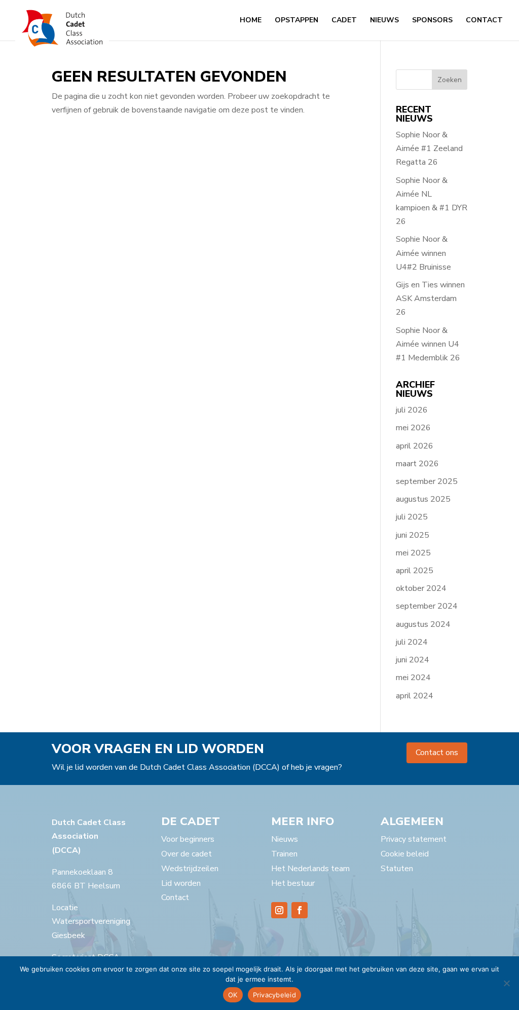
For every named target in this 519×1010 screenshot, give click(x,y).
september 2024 (427, 606)
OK (233, 995)
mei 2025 (413, 552)
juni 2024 (412, 659)
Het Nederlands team (310, 868)
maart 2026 (417, 463)
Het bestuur (293, 883)
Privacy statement (414, 839)
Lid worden (181, 883)
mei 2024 (413, 677)
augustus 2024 (423, 624)
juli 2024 (412, 642)
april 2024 (414, 695)
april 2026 (414, 446)
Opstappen (296, 21)
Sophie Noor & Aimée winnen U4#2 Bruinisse (423, 253)
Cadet (344, 21)
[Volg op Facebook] (299, 910)
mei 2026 (413, 427)
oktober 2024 (421, 588)
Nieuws (384, 21)
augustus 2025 (423, 499)
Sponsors (432, 21)
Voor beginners (187, 839)
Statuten (397, 868)
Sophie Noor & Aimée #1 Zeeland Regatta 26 (429, 148)
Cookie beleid (405, 853)
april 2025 (414, 570)
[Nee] (506, 983)
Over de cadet (186, 853)
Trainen (284, 853)
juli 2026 (412, 410)
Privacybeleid (274, 995)
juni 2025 (412, 535)
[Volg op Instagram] (279, 910)
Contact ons (437, 752)
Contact (484, 21)
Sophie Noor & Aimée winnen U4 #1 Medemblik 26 (428, 344)
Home (251, 21)
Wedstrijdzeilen (189, 868)
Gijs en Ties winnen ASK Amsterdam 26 (430, 298)
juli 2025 (412, 516)
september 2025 (427, 481)
